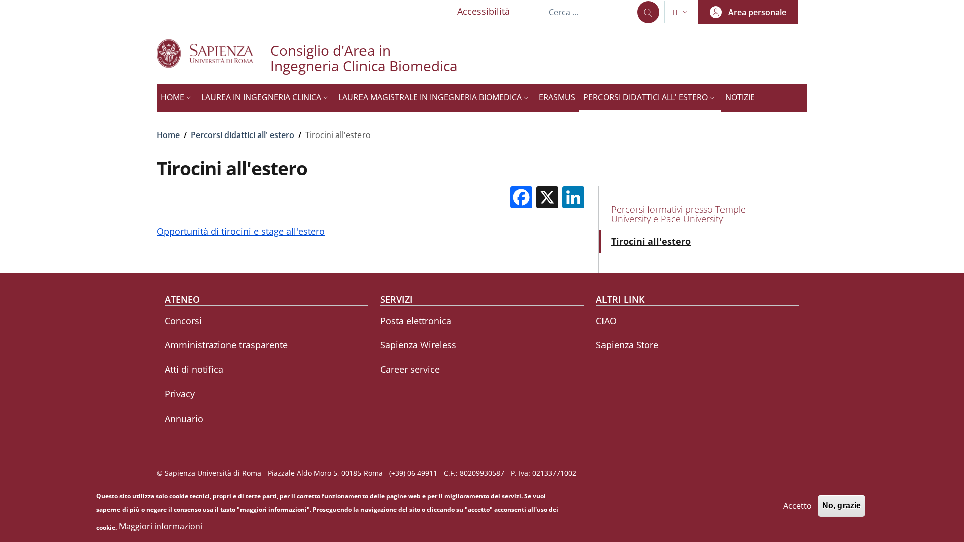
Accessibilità (483, 11)
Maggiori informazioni (160, 526)
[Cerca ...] (648, 12)
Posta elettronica (415, 321)
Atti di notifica (194, 369)
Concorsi (183, 321)
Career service (410, 369)
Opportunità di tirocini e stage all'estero (241, 231)
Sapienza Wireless (418, 345)
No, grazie (841, 505)
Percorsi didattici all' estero (242, 135)
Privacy (180, 394)
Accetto (797, 505)
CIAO (606, 321)
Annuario (184, 419)
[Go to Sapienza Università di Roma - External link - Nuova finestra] (213, 53)
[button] (681, 12)
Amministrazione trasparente (226, 345)
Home (168, 135)
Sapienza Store (627, 345)
